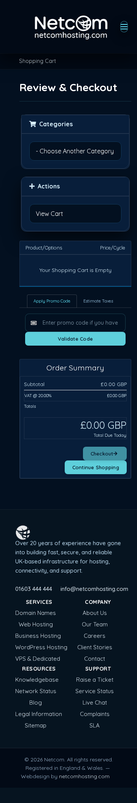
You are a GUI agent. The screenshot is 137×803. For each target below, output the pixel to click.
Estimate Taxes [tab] (98, 301)
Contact (94, 658)
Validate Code (75, 339)
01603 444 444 (33, 588)
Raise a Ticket (94, 679)
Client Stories (94, 647)
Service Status (94, 691)
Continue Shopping (95, 467)
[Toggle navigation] (124, 26)
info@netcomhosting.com (94, 588)
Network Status (35, 691)
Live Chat (95, 702)
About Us (95, 612)
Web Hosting (36, 624)
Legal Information (38, 714)
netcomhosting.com (84, 776)
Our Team (95, 624)
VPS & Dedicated (37, 658)
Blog (35, 702)
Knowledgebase (37, 679)
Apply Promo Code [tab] (51, 301)
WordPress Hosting (41, 647)
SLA (94, 725)
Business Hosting (38, 635)
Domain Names (35, 612)
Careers (94, 635)
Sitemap (35, 725)
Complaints (95, 714)
